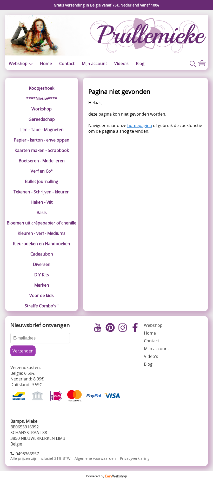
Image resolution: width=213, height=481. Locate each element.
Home (46, 63)
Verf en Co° (42, 171)
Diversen (41, 264)
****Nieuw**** (41, 98)
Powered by (106, 476)
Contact (67, 63)
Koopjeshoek (41, 88)
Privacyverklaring (135, 458)
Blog (140, 63)
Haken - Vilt (42, 202)
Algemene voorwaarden (95, 458)
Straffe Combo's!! (41, 306)
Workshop (41, 109)
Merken (41, 285)
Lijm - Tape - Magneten (41, 129)
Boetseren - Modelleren (42, 161)
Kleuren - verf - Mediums (41, 233)
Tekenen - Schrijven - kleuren (42, 192)
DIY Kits (41, 275)
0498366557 (27, 454)
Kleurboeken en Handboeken (41, 243)
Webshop (18, 63)
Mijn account (94, 63)
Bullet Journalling (41, 181)
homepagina (139, 125)
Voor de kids (41, 295)
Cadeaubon (41, 254)
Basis (42, 212)
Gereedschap (42, 119)
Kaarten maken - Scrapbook (42, 150)
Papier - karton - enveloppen (41, 140)
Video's (121, 63)
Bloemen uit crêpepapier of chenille (41, 223)
